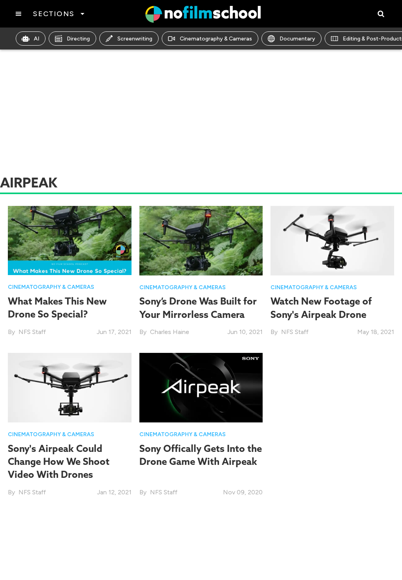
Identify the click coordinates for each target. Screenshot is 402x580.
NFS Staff (32, 332)
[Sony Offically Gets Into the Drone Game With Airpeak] (201, 387)
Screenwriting (134, 38)
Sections (53, 13)
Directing (78, 38)
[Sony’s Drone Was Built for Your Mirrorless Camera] (201, 240)
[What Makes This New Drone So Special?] (70, 240)
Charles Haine (169, 332)
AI (36, 38)
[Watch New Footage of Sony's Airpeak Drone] (332, 240)
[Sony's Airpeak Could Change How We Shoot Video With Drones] (70, 387)
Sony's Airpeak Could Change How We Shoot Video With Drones (59, 461)
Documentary (297, 38)
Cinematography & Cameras (216, 38)
